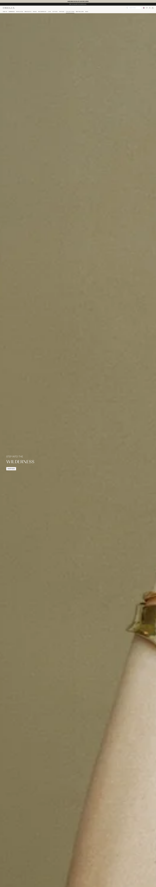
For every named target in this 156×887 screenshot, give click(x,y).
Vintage (61, 11)
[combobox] (134, 8)
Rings (35, 11)
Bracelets (28, 11)
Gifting (55, 11)
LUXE (49, 11)
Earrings (12, 11)
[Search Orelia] (127, 8)
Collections (70, 11)
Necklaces (19, 11)
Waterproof (42, 11)
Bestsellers (80, 11)
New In (5, 11)
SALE (86, 11)
